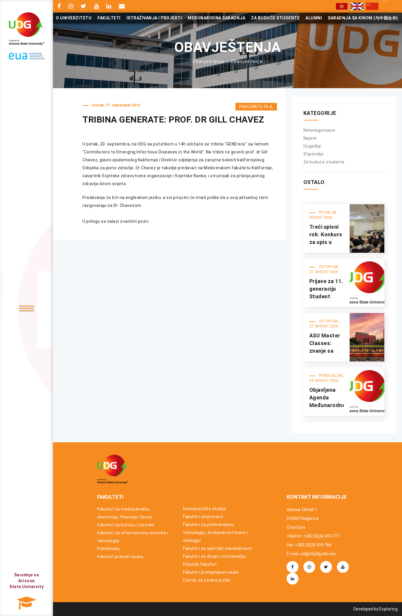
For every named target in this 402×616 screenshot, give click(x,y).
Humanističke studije (204, 508)
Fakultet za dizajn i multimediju (214, 556)
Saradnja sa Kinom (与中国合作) (363, 18)
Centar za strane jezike (206, 580)
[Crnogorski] (341, 6)
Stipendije (313, 154)
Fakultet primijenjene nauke (211, 572)
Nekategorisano (319, 130)
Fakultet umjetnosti (203, 516)
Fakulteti (109, 18)
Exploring (388, 609)
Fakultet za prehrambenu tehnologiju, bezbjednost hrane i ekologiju (215, 532)
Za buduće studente (275, 18)
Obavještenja (208, 61)
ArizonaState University (26, 581)
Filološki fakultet (200, 564)
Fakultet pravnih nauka (120, 556)
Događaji (312, 146)
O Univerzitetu (74, 18)
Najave (310, 138)
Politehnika (108, 548)
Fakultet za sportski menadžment (217, 548)
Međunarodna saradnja (216, 18)
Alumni (313, 18)
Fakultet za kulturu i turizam (126, 525)
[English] (357, 6)
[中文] (372, 6)
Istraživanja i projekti (154, 18)
